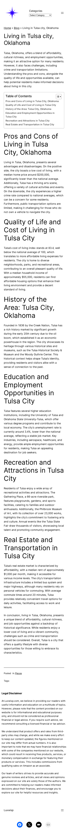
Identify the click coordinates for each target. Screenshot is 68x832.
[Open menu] (62, 13)
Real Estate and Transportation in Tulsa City (30, 124)
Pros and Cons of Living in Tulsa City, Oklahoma (32, 101)
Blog (16, 28)
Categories (35, 10)
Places (18, 673)
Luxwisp (9, 810)
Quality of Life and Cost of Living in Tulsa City (31, 105)
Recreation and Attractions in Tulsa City (27, 120)
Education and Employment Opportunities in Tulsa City (30, 115)
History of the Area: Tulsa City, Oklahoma (28, 109)
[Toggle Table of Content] (57, 96)
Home (7, 28)
